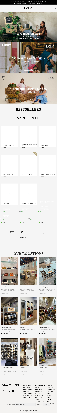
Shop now (28, 100)
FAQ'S (37, 387)
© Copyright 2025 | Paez (28, 411)
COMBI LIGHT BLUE (8, 174)
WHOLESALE (27, 395)
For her (21, 118)
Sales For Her (22, 38)
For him (36, 118)
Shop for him (25, 209)
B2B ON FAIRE (27, 397)
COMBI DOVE (44, 145)
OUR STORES (27, 393)
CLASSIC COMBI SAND (9, 145)
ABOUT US (26, 387)
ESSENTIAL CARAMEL (28, 174)
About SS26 (6, 216)
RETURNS (38, 389)
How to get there (4, 293)
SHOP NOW (28, 69)
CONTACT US (39, 401)
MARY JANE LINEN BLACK (48, 174)
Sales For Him (35, 38)
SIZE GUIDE (39, 395)
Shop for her (6, 209)
